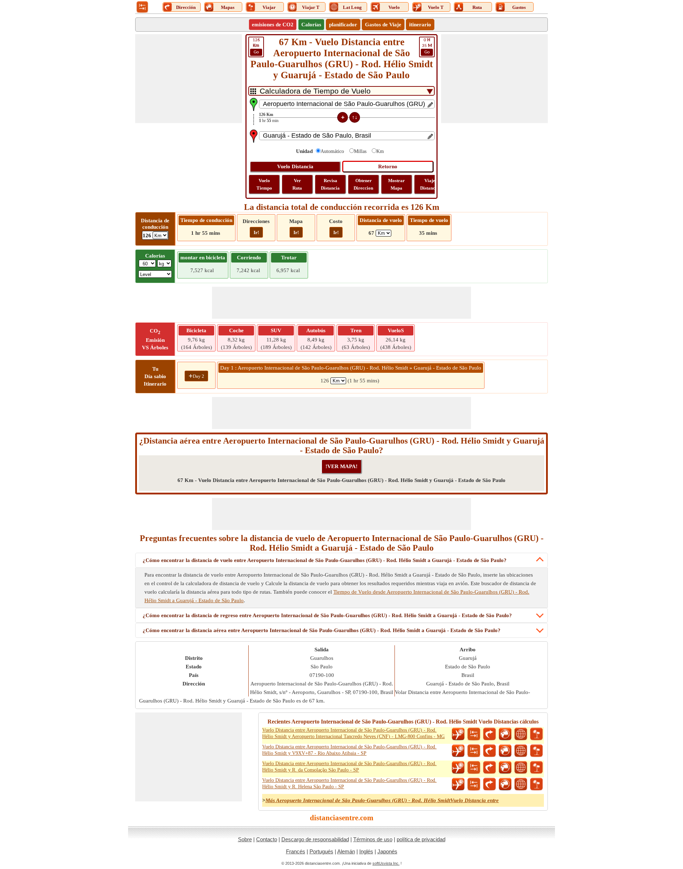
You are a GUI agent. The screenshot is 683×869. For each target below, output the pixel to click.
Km (380, 151)
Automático (332, 151)
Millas (360, 151)
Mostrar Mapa (396, 184)
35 (427, 46)
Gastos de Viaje (383, 24)
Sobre (245, 839)
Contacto (266, 839)
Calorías (311, 24)
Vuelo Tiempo (264, 184)
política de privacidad (421, 839)
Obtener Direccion (363, 184)
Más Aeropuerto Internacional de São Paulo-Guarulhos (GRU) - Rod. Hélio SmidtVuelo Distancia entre (382, 800)
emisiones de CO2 (272, 24)
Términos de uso (372, 839)
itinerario (420, 24)
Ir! (256, 232)
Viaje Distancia (429, 184)
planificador (343, 24)
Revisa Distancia (330, 184)
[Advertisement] (188, 78)
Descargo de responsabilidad (315, 839)
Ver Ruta (297, 184)
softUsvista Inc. (385, 863)
